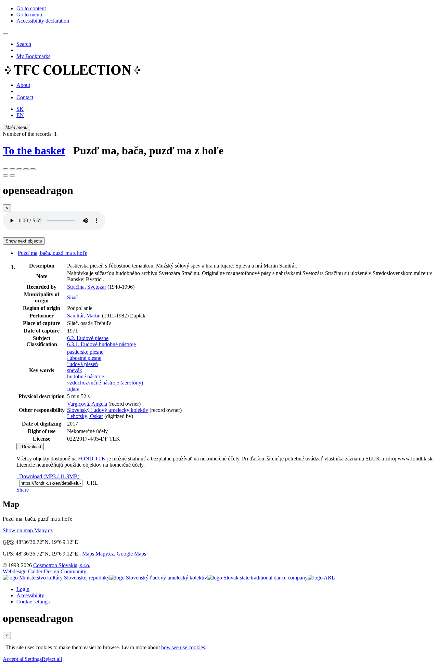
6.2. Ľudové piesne (87, 338)
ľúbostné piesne (84, 358)
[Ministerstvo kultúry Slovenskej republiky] (56, 578)
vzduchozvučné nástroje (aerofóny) (105, 383)
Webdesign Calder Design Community (44, 571)
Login (22, 589)
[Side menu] (5, 34)
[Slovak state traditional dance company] (257, 578)
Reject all (52, 659)
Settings (33, 659)
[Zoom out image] (12, 169)
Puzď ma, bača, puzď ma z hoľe (52, 253)
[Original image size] (19, 169)
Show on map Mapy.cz (28, 530)
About (23, 85)
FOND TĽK (92, 458)
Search (23, 44)
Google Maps (131, 554)
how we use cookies (183, 647)
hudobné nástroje (85, 376)
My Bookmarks (33, 56)
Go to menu (29, 14)
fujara (73, 389)
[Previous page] (5, 175)
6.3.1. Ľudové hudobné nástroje (101, 344)
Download (30, 446)
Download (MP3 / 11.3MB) (47, 476)
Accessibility (30, 595)
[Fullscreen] (26, 169)
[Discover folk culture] (73, 73)
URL (90, 483)
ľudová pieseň (82, 364)
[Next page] (12, 175)
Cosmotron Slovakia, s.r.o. (61, 565)
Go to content (31, 8)
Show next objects (23, 241)
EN (20, 115)
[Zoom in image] (5, 169)
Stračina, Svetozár (86, 287)
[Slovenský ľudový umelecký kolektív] (158, 578)
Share (22, 490)
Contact (24, 97)
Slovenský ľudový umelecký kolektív (107, 410)
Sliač (72, 297)
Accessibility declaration (42, 21)
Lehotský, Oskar (85, 416)
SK (20, 109)
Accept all (14, 659)
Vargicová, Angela (87, 404)
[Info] (33, 169)
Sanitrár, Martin (84, 315)
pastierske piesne (85, 352)
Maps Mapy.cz (98, 554)
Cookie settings (33, 601)
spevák (74, 370)
